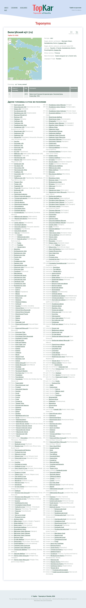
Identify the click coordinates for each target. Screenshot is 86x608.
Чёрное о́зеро (53, 237)
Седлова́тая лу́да (54, 259)
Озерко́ (17, 361)
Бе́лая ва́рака (56, 277)
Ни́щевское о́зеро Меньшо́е (58, 192)
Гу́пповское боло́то (56, 549)
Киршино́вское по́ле (20, 265)
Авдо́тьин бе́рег (55, 428)
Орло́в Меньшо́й (20, 365)
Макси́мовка (18, 273)
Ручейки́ (18, 387)
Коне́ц (58, 381)
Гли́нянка (17, 119)
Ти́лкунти (18, 509)
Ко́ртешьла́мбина (54, 147)
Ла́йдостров (19, 474)
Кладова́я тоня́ (20, 322)
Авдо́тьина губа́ (19, 105)
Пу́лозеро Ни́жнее (54, 212)
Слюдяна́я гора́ (56, 348)
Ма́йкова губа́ (18, 153)
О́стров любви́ (19, 486)
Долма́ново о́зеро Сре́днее (57, 111)
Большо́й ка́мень (55, 472)
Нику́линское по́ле (20, 277)
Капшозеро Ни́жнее (55, 141)
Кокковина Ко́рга (20, 334)
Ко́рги (51, 421)
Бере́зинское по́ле (20, 253)
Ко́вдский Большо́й (21, 324)
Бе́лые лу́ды (53, 247)
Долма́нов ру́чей (59, 521)
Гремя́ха (17, 306)
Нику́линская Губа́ (21, 434)
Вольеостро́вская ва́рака (60, 283)
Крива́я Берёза (20, 346)
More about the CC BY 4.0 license (43, 600)
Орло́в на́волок (19, 222)
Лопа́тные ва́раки (57, 324)
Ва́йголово (55, 281)
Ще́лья (17, 411)
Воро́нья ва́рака (57, 285)
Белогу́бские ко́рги (55, 413)
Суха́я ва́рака (56, 352)
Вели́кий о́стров (20, 444)
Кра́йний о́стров (20, 466)
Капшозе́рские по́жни (23, 430)
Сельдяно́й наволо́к (20, 231)
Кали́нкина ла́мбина (55, 133)
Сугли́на (17, 395)
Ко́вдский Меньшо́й (21, 328)
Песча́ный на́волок (20, 224)
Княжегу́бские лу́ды (55, 251)
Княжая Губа (62, 43)
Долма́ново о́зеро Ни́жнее (57, 107)
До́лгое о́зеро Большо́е (21, 555)
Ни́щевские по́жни (22, 432)
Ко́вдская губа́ (18, 147)
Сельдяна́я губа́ (19, 174)
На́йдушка (52, 186)
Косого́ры (55, 314)
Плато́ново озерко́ (54, 206)
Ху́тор (17, 417)
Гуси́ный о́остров (20, 452)
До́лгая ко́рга (18, 200)
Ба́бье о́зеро (18, 521)
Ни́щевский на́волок (20, 218)
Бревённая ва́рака (57, 279)
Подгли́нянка (19, 377)
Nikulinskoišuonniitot (22, 421)
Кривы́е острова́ (20, 472)
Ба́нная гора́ (55, 275)
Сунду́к (17, 397)
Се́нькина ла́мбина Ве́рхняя (57, 220)
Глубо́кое (52, 466)
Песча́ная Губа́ (19, 369)
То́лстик (17, 233)
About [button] (6, 7)
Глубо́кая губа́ (18, 121)
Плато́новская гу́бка (20, 170)
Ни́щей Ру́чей (19, 356)
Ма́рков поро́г (59, 391)
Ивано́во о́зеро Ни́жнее (56, 125)
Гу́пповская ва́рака (58, 298)
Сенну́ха (17, 391)
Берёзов (18, 287)
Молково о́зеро (53, 180)
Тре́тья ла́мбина (54, 235)
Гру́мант (19, 235)
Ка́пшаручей (58, 525)
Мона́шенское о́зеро (55, 182)
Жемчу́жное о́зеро (54, 119)
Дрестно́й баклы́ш (55, 249)
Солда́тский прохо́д (55, 501)
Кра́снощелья (56, 316)
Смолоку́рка (53, 458)
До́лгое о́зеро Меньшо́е (21, 560)
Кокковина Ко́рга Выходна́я (24, 336)
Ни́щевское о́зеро (54, 190)
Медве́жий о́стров (21, 478)
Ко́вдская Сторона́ (61, 377)
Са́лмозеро (52, 216)
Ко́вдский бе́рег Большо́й (58, 438)
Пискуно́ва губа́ (19, 168)
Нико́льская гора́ (57, 332)
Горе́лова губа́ (18, 123)
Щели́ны (18, 413)
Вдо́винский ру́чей (60, 509)
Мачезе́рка (52, 403)
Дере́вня (58, 373)
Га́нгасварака (56, 289)
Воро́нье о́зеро (18, 537)
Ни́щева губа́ (18, 160)
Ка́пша (17, 320)
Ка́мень (17, 318)
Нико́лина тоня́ (20, 359)
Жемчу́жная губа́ (19, 131)
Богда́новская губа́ (20, 111)
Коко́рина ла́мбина (54, 151)
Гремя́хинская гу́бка (20, 125)
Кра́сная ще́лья (22, 239)
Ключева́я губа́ (18, 143)
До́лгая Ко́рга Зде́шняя (22, 312)
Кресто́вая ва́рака (57, 318)
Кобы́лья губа (18, 145)
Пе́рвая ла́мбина (54, 198)
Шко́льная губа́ (18, 190)
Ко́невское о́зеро (54, 145)
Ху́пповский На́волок (22, 405)
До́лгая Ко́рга (19, 308)
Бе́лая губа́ (17, 109)
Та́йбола (51, 231)
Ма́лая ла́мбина (53, 170)
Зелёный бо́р (56, 383)
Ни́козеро (52, 188)
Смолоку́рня (53, 387)
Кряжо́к (17, 348)
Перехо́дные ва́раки (58, 344)
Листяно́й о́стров (20, 476)
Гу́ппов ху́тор (60, 369)
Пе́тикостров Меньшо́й (22, 497)
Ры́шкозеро (52, 214)
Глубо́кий (18, 304)
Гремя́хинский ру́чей (60, 513)
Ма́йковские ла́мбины (56, 166)
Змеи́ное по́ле (18, 263)
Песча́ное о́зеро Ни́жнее (56, 202)
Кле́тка (57, 389)
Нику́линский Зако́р (20, 275)
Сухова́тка (18, 401)
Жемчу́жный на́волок (21, 204)
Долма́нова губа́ (19, 127)
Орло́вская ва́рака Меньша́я (60, 340)
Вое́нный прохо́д (54, 484)
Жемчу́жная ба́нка (55, 417)
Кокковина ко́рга (19, 208)
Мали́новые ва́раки (58, 330)
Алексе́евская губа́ (20, 107)
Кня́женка (52, 401)
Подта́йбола (57, 269)
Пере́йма (18, 367)
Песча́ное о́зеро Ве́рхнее (56, 200)
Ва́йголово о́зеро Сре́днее (22, 535)
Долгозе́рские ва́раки (59, 300)
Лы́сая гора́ (55, 328)
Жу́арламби (52, 121)
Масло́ (17, 354)
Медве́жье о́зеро (54, 178)
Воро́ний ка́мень (55, 474)
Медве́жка (17, 155)
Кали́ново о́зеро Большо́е (57, 135)
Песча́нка (52, 255)
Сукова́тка (17, 176)
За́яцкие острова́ (20, 454)
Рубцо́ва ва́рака (57, 346)
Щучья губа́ (17, 192)
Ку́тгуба (16, 151)
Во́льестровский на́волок (22, 196)
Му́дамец (52, 184)
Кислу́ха (16, 141)
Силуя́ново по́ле (19, 281)
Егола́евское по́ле (19, 261)
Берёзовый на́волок (20, 194)
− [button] (10, 42)
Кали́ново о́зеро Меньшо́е (57, 137)
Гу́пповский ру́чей (60, 515)
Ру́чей (56, 541)
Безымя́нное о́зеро (20, 529)
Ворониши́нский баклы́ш (23, 450)
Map (5, 10)
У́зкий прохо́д (53, 503)
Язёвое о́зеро (53, 243)
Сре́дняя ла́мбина (54, 229)
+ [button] (10, 40)
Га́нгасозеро (18, 541)
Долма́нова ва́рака (58, 304)
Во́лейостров (19, 446)
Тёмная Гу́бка (19, 403)
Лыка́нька (17, 271)
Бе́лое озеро (18, 525)
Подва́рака (18, 375)
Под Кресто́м (19, 373)
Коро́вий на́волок (19, 210)
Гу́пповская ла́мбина (20, 549)
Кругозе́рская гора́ (57, 320)
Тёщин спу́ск (54, 468)
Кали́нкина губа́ (19, 133)
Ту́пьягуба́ (17, 188)
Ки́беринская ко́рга (23, 237)
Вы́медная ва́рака (57, 287)
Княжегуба (57, 50)
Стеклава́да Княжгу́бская (23, 505)
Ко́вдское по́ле (19, 267)
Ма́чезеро (52, 172)
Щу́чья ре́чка (53, 405)
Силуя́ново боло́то (56, 566)
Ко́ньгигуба (17, 149)
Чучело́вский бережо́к (57, 464)
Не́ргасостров (19, 482)
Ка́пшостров (19, 456)
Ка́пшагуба (17, 137)
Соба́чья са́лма (54, 499)
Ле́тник (51, 407)
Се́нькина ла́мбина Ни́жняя (57, 222)
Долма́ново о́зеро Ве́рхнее (57, 105)
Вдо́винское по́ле (19, 255)
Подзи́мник (19, 379)
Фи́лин (17, 513)
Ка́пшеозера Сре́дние (55, 131)
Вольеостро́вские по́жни (24, 426)
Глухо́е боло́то (54, 547)
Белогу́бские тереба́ (22, 423)
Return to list (71, 33)
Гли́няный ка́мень (55, 476)
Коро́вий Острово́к (21, 338)
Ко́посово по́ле (19, 269)
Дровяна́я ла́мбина (55, 113)
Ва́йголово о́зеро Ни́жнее (22, 533)
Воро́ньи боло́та (55, 545)
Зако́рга (58, 375)
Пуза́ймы (20, 245)
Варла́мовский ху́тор (22, 415)
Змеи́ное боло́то (55, 551)
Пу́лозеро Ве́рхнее (54, 210)
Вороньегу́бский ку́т (20, 115)
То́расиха (18, 511)
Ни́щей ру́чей (58, 535)
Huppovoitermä (56, 273)
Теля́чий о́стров (20, 507)
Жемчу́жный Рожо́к (21, 314)
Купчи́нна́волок (19, 212)
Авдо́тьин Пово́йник (56, 543)
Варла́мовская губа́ (20, 113)
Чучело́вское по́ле (20, 283)
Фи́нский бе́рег (54, 462)
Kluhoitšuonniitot (21, 419)
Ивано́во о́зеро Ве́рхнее (56, 123)
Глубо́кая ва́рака (57, 294)
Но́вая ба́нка (53, 426)
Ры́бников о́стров (20, 499)
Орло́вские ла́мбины (55, 196)
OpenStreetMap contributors (37, 79)
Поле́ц (19, 243)
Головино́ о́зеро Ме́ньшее (22, 547)
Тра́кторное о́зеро (54, 233)
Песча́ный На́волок (21, 371)
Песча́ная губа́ (18, 166)
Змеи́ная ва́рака (57, 306)
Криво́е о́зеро (53, 155)
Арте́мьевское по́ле (20, 251)
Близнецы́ (18, 442)
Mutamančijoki (53, 397)
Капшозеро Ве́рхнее (55, 139)
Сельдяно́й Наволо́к (21, 389)
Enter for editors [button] (76, 10)
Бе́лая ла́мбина (18, 523)
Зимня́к (17, 316)
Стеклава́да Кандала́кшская (57, 263)
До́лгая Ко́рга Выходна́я (22, 310)
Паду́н (57, 393)
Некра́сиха (18, 484)
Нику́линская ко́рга (55, 423)
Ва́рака (17, 291)
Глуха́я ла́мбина (18, 543)
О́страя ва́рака (56, 334)
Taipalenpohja (58, 365)
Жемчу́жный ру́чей (60, 523)
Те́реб (18, 436)
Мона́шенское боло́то (57, 555)
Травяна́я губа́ (18, 186)
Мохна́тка (18, 480)
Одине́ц (52, 478)
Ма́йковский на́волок (21, 216)
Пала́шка (17, 490)
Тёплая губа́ (17, 184)
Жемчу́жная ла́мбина (55, 117)
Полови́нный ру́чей (60, 539)
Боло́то (17, 289)
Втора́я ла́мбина (19, 539)
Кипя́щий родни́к (61, 470)
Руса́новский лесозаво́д (60, 570)
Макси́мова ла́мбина (55, 174)
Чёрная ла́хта (57, 271)
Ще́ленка (18, 407)
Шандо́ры (17, 249)
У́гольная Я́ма (56, 354)
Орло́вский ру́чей (59, 537)
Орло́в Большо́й (20, 363)
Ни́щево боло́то (55, 562)
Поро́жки (58, 395)
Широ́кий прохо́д (54, 507)
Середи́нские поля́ (20, 279)
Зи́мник (51, 486)
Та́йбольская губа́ (19, 178)
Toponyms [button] (14, 7)
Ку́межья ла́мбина (54, 157)
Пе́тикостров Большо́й (22, 493)
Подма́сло (17, 229)
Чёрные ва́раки (56, 363)
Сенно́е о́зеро (53, 224)
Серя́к (50, 227)
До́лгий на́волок (19, 202)
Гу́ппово (16, 259)
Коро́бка (17, 462)
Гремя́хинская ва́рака (58, 296)
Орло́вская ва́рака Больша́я (60, 336)
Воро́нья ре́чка (53, 399)
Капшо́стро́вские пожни (24, 428)
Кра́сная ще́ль (19, 340)
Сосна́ (17, 393)
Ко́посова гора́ (56, 312)
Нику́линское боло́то (57, 564)
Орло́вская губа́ (19, 164)
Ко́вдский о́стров (20, 458)
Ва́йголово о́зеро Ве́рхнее (22, 531)
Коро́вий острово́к (21, 464)
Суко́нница (55, 350)
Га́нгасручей (58, 511)
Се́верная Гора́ (63, 367)
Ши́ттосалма (53, 505)
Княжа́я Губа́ (57, 409)
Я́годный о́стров (20, 517)
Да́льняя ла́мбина (19, 553)
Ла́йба (51, 385)
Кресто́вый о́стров (21, 468)
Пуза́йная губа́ (18, 172)
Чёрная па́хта (21, 247)
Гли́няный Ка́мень (21, 302)
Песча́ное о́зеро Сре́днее (57, 204)
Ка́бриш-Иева (53, 127)
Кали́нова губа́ (18, 135)
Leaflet (31, 79)
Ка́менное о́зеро (54, 129)
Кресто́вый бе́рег (55, 446)
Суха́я (17, 399)
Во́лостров (18, 298)
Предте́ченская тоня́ (21, 385)
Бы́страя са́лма (54, 482)
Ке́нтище (52, 436)
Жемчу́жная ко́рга (55, 419)
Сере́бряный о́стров (21, 503)
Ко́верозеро (52, 143)
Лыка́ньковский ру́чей (61, 529)
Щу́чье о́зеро (53, 239)
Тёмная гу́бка (18, 182)
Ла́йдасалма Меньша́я (56, 493)
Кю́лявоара (55, 322)
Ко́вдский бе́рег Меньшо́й (58, 442)
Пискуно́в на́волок (20, 227)
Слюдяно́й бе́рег (55, 456)
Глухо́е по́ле (17, 257)
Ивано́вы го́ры (56, 308)
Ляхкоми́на (23, 438)
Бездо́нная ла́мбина (20, 527)
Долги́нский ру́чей (60, 519)
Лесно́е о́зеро (53, 162)
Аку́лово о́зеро (18, 519)
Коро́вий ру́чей (59, 527)
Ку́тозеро (52, 160)
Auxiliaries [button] (23, 7)
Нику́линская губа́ (19, 157)
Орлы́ (51, 450)
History (76, 33)
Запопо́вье (56, 267)
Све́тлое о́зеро (53, 218)
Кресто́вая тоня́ (20, 344)
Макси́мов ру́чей (59, 533)
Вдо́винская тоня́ (20, 296)
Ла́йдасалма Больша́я (56, 488)
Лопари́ (51, 164)
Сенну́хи (17, 501)
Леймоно (18, 352)
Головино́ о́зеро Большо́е (22, 545)
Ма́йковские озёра (55, 168)
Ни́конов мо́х (54, 560)
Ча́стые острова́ (20, 515)
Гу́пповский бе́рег (55, 434)
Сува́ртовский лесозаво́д (60, 572)
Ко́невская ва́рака (57, 310)
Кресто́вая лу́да (54, 253)
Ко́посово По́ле (20, 332)
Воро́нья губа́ (18, 117)
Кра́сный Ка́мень (20, 342)
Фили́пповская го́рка (58, 356)
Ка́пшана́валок (19, 206)
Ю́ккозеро (52, 241)
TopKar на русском (75, 7)
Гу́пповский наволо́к (20, 198)
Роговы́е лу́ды (53, 257)
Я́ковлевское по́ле (20, 285)
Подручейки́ (19, 383)
